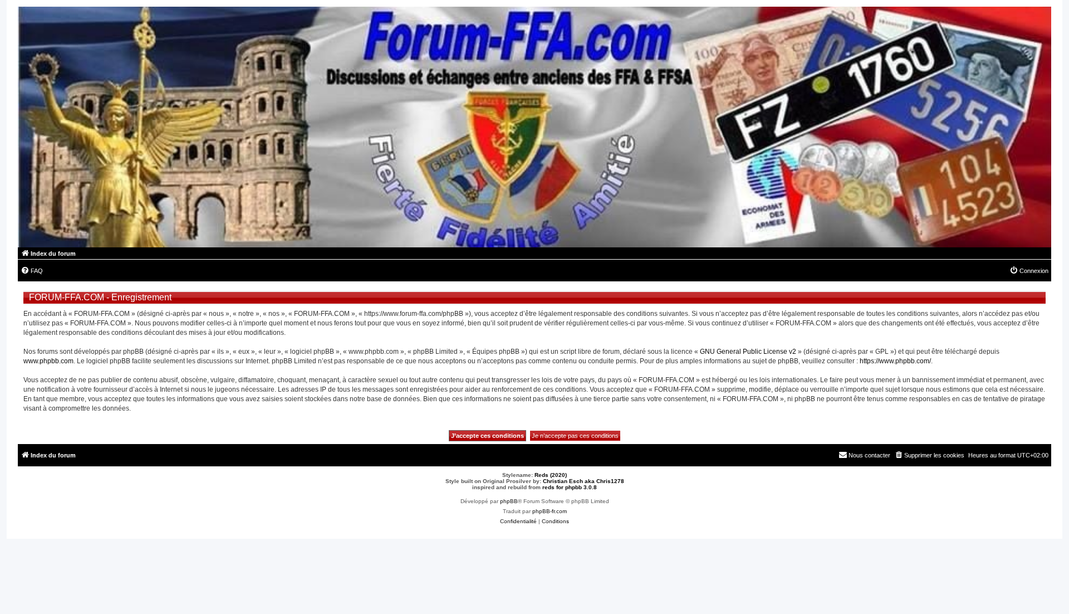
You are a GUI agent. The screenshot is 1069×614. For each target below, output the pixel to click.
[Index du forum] (534, 127)
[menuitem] (32, 270)
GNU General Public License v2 (748, 351)
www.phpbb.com (48, 361)
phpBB (509, 501)
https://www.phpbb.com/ (895, 361)
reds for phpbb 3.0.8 (569, 487)
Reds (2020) (550, 475)
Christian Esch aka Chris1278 (583, 481)
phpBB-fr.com (549, 511)
